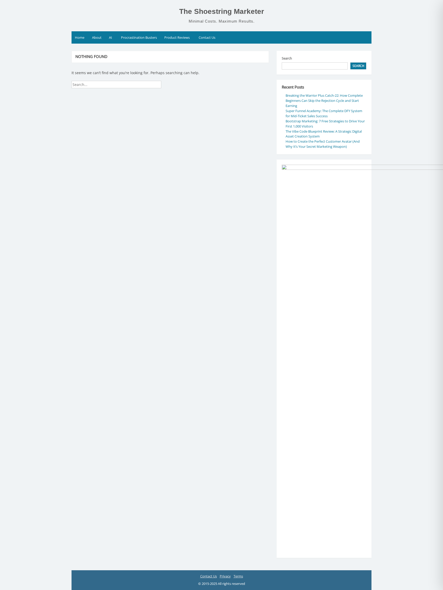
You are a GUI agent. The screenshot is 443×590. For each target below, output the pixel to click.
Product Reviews (177, 37)
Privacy (225, 576)
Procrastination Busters (139, 37)
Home (79, 37)
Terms (238, 576)
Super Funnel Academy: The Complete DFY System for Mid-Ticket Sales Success (324, 113)
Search (287, 58)
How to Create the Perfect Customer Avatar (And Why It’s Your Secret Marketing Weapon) (323, 144)
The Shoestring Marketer (221, 11)
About (97, 37)
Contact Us (207, 37)
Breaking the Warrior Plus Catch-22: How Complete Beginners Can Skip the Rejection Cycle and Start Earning (324, 100)
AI (110, 37)
